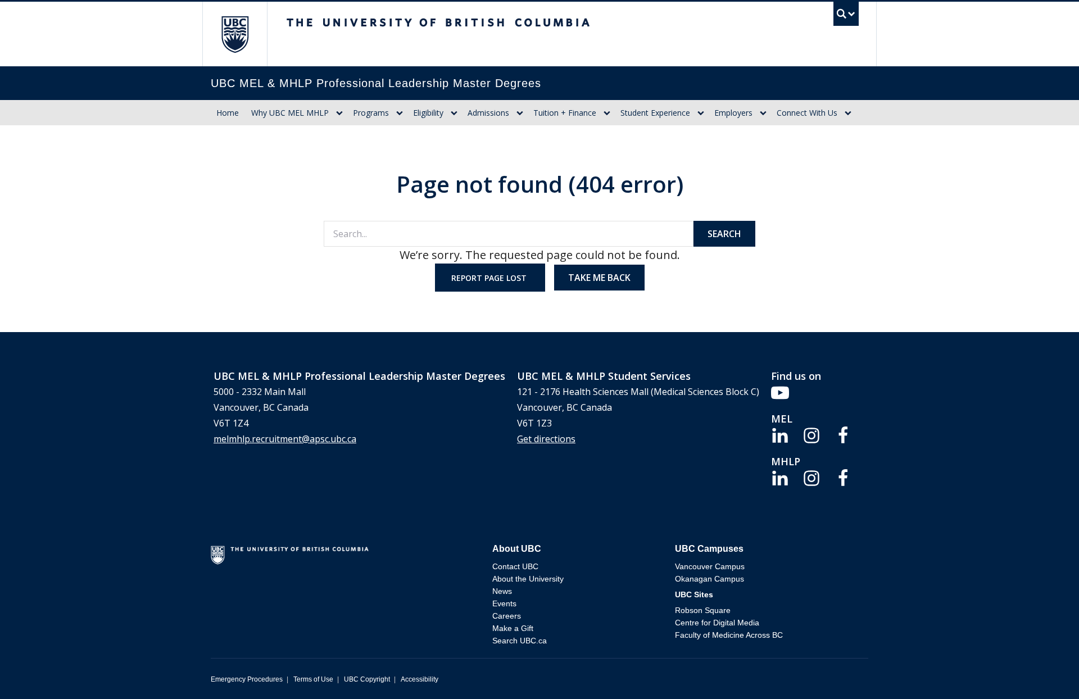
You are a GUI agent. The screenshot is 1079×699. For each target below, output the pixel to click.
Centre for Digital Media (717, 622)
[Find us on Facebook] (843, 434)
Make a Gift (512, 628)
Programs (371, 112)
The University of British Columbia (234, 34)
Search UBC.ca (519, 640)
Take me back (599, 277)
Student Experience (655, 112)
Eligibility (428, 112)
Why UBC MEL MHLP (290, 112)
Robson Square (703, 610)
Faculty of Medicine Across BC (729, 634)
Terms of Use (313, 679)
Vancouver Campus (710, 566)
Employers (733, 112)
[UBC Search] (846, 16)
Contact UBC (515, 566)
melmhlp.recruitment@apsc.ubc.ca (285, 439)
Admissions (488, 112)
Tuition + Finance (564, 112)
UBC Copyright (367, 679)
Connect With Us (807, 112)
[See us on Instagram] (811, 434)
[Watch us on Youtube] (780, 391)
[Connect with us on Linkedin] (780, 434)
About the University (528, 578)
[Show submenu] (339, 113)
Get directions (546, 439)
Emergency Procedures (247, 679)
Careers (506, 615)
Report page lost (490, 278)
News (502, 591)
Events (504, 603)
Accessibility (419, 679)
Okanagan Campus (709, 578)
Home (227, 112)
